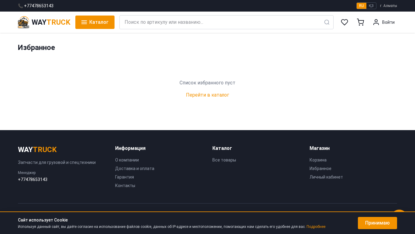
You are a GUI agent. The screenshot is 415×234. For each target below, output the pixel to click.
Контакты (125, 185)
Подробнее (316, 227)
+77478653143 (32, 179)
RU (361, 6)
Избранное (320, 168)
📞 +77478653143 (35, 5)
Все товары (224, 160)
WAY (37, 149)
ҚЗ (371, 6)
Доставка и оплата (134, 168)
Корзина (318, 160)
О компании (127, 160)
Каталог (98, 22)
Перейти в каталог (207, 95)
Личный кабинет (326, 177)
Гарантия (124, 177)
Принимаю (377, 223)
